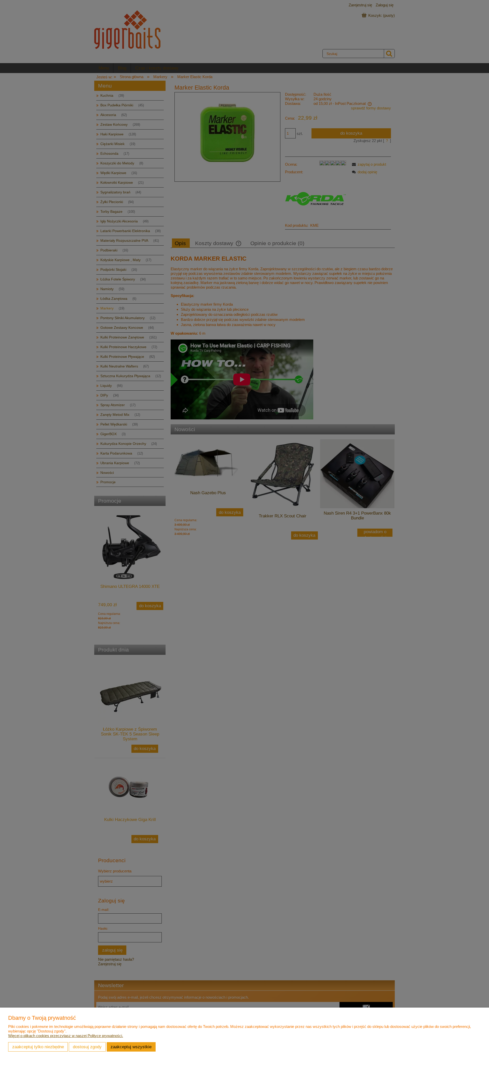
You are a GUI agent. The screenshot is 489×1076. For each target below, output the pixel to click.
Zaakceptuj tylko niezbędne (38, 1046)
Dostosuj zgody (87, 1046)
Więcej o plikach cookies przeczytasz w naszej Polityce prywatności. (65, 1035)
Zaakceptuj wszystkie (131, 1046)
